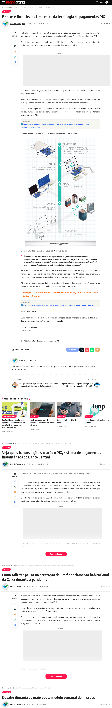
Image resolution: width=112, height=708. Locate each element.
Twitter (45, 321)
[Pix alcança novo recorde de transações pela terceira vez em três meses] (42, 409)
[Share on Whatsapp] (92, 350)
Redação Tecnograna (17, 24)
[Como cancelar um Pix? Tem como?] (69, 409)
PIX (58, 341)
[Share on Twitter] (15, 46)
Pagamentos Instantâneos (46, 341)
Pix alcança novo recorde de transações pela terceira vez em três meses (42, 422)
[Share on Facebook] (15, 41)
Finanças (61, 416)
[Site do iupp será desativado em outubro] (97, 409)
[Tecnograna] (15, 2)
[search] (97, 2)
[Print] (15, 62)
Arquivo (6, 11)
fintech (33, 341)
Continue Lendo (56, 554)
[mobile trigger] (4, 2)
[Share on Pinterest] (87, 350)
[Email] (15, 51)
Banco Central (30, 311)
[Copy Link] (15, 56)
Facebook (57, 321)
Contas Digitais (9, 416)
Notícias (34, 416)
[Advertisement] (66, 70)
